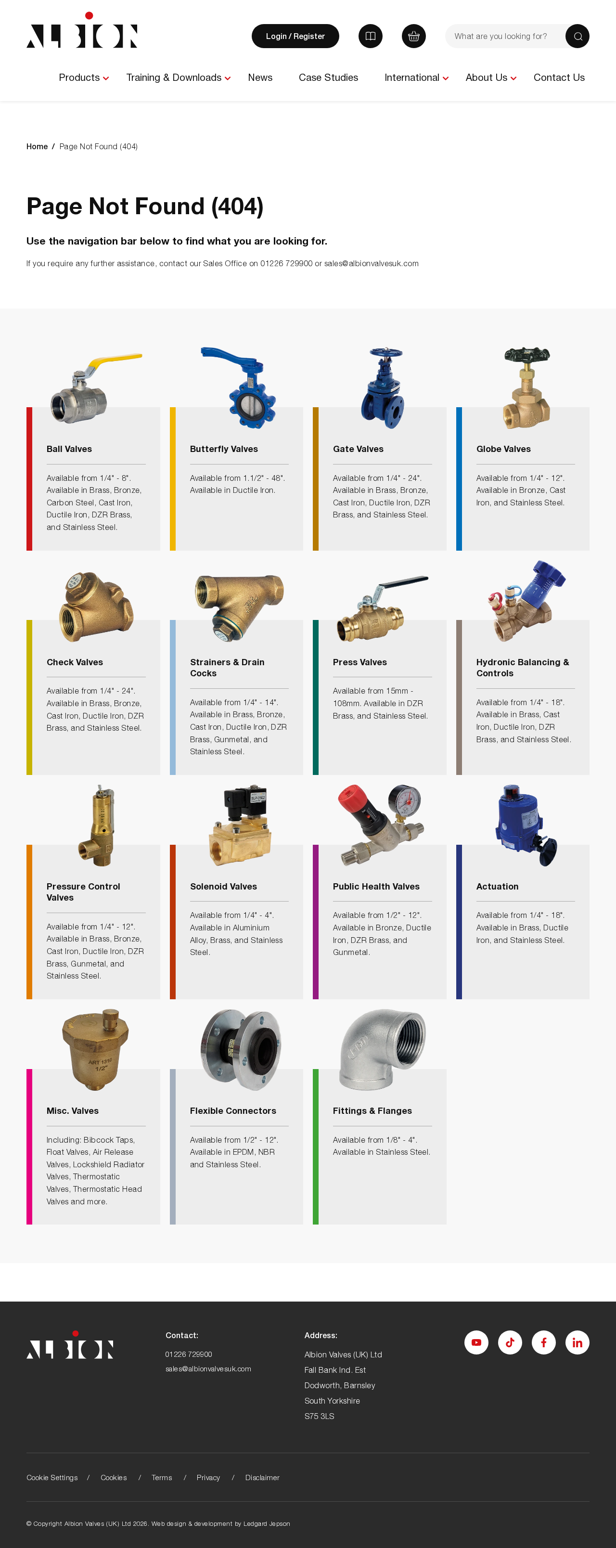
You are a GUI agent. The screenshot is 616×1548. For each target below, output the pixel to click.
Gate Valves (358, 448)
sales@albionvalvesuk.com (209, 1368)
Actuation (497, 886)
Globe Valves (503, 448)
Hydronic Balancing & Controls (522, 667)
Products (79, 77)
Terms (162, 1477)
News (260, 77)
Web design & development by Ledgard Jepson (221, 1523)
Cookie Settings (51, 1477)
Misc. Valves (73, 1110)
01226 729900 (189, 1354)
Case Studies (328, 77)
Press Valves (360, 662)
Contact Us (559, 77)
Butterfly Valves (224, 448)
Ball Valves (69, 448)
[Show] (106, 78)
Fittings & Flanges (372, 1110)
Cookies (114, 1477)
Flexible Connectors (233, 1110)
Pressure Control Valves (83, 892)
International (412, 77)
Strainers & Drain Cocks (227, 667)
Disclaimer (262, 1477)
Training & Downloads (173, 77)
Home (37, 146)
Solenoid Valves (223, 886)
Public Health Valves (376, 886)
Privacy (208, 1477)
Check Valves (75, 662)
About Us (486, 77)
